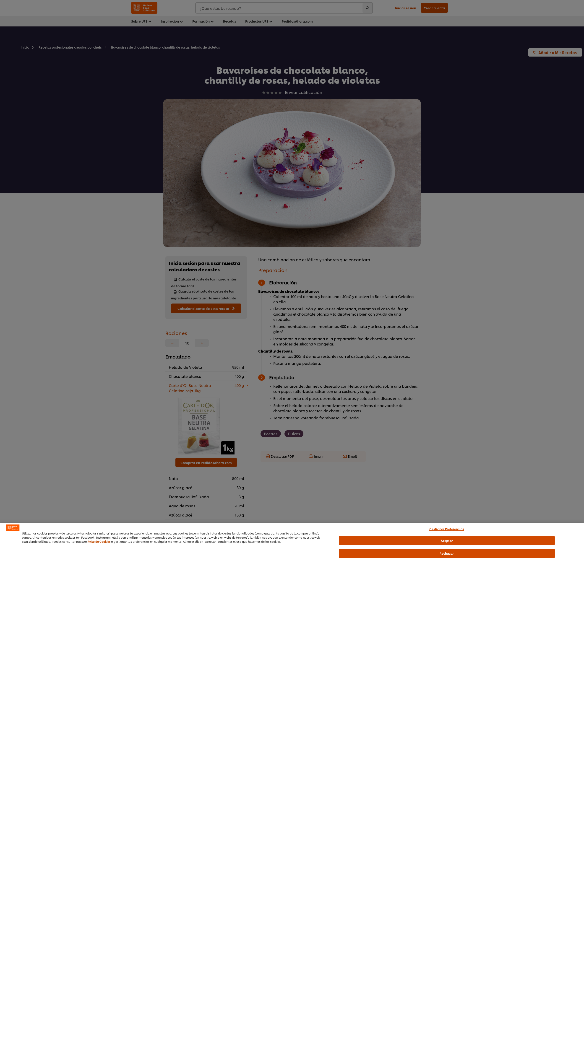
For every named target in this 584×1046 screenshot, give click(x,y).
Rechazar (447, 553)
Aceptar (447, 540)
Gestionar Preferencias (446, 529)
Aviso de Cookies (99, 541)
